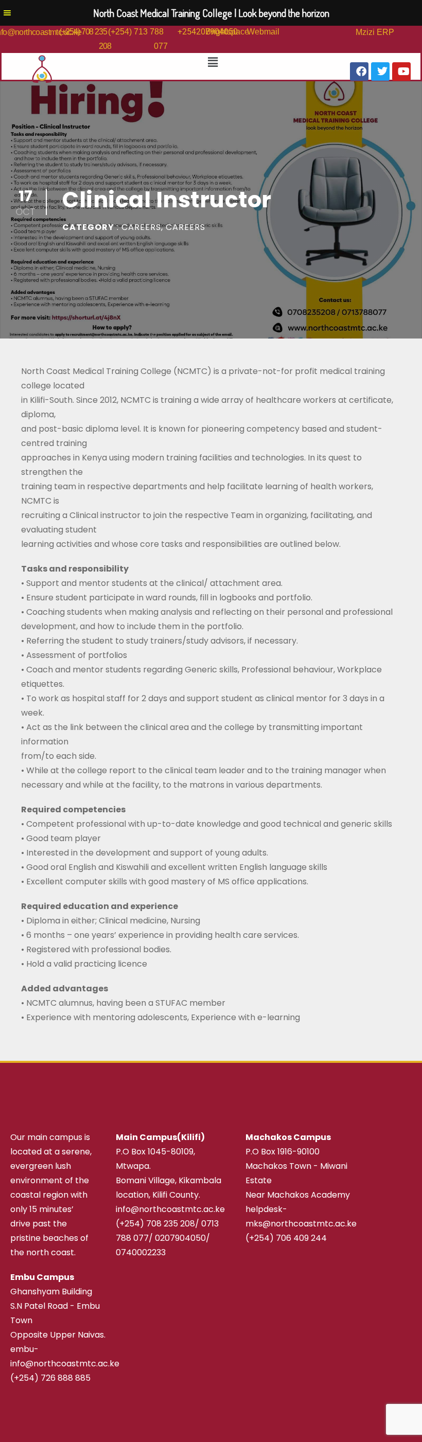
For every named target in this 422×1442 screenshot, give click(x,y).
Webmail (263, 31)
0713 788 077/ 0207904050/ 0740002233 (167, 1238)
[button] (209, 62)
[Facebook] (359, 71)
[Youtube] (401, 71)
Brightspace (227, 31)
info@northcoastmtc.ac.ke (170, 1209)
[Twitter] (380, 71)
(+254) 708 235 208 (155, 1224)
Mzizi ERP (375, 32)
